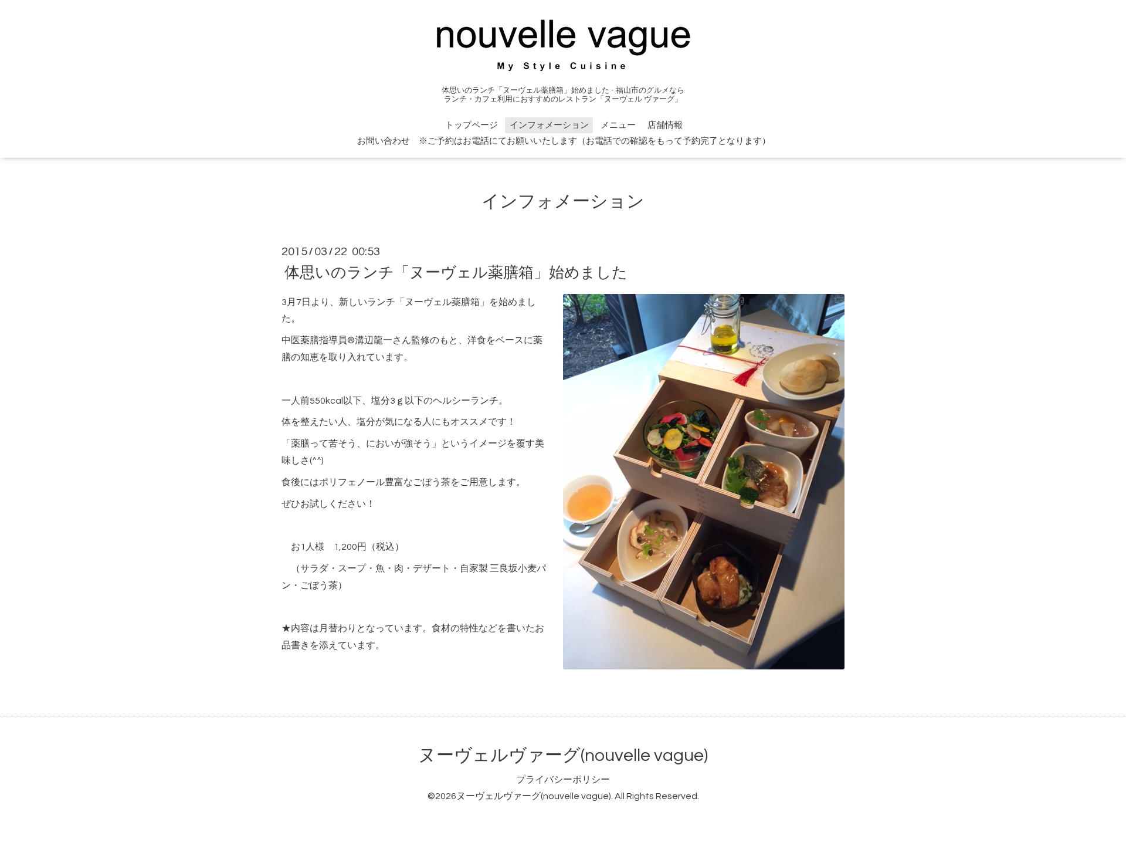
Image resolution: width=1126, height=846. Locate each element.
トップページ (471, 125)
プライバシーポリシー (563, 779)
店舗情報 (665, 125)
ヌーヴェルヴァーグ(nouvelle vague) (563, 755)
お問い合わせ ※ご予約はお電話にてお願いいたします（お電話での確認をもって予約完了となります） (564, 141)
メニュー (618, 125)
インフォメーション (549, 125)
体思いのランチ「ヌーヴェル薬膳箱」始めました (456, 272)
